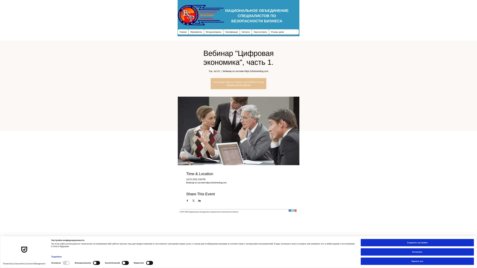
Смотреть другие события (238, 85)
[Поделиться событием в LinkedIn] (199, 201)
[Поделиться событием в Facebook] (187, 201)
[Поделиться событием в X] (193, 201)
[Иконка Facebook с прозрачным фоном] (290, 210)
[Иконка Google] (295, 210)
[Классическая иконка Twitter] (292, 210)
